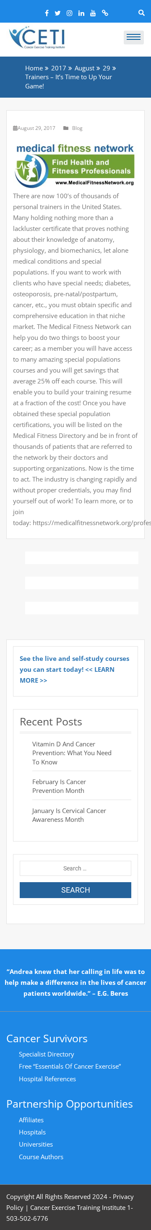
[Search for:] (75, 868)
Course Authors (41, 1156)
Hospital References (47, 1079)
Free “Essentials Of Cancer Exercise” (70, 1066)
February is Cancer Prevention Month (59, 786)
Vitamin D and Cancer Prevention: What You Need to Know (72, 753)
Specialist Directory (46, 1054)
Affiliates (31, 1120)
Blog (77, 128)
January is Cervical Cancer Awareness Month (69, 814)
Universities (36, 1144)
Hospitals (32, 1132)
